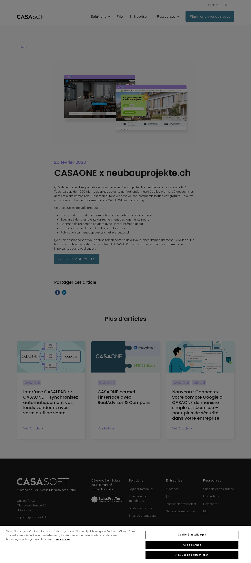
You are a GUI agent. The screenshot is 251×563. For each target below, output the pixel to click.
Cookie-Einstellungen (192, 534)
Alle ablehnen (192, 544)
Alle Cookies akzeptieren (192, 554)
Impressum (62, 539)
